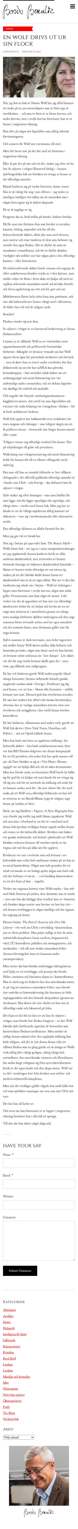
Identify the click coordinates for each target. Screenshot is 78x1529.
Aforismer (9, 1310)
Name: (8, 1155)
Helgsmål (9, 1328)
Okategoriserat (12, 1401)
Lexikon (8, 1365)
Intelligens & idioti (14, 1334)
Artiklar (8, 1316)
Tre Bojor (9, 1413)
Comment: (9, 1217)
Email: (8, 1175)
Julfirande (9, 1340)
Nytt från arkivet (14, 1395)
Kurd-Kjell (9, 1359)
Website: (8, 1196)
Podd (6, 1407)
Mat (6, 1383)
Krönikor (8, 1352)
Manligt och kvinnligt (16, 1377)
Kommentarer (11, 1346)
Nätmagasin (10, 1389)
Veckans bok (11, 1419)
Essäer (9, 29)
